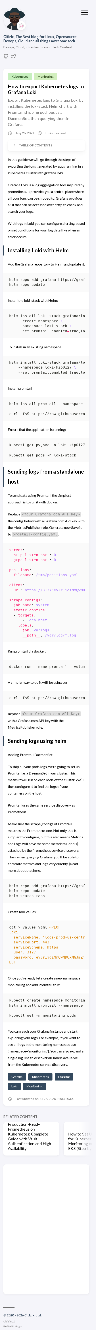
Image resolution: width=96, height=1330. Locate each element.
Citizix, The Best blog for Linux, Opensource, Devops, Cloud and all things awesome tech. (40, 38)
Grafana (17, 1077)
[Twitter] (13, 57)
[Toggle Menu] (84, 12)
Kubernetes (19, 76)
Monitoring (46, 76)
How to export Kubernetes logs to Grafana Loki (46, 89)
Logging (64, 1077)
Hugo (18, 1326)
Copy (77, 281)
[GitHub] (6, 57)
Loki (14, 1086)
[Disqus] (46, 1228)
